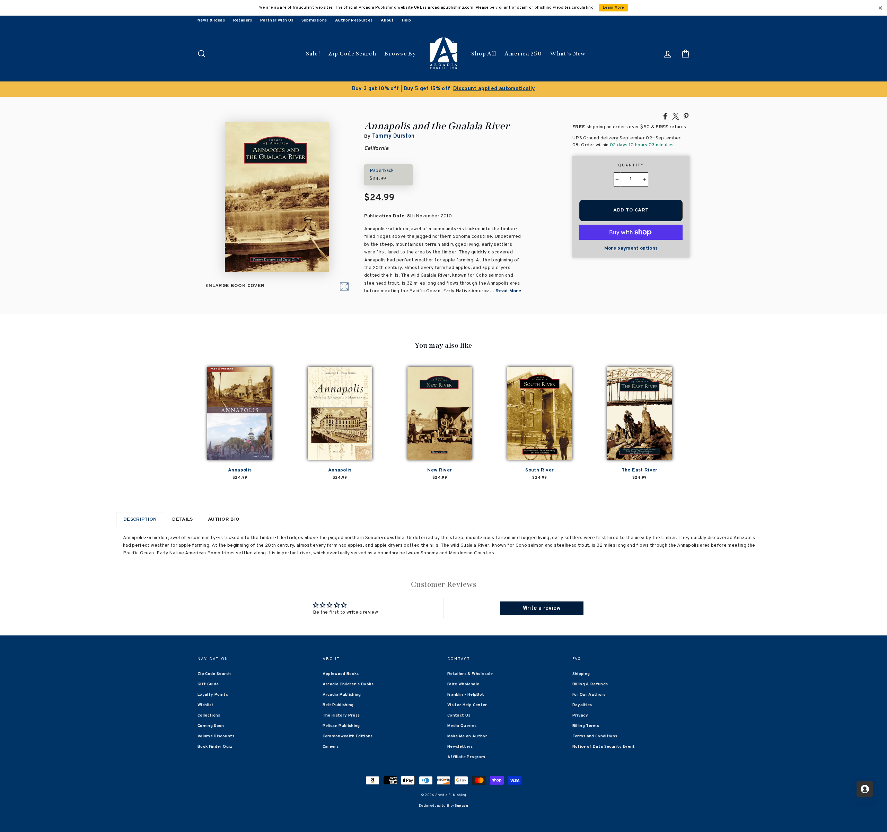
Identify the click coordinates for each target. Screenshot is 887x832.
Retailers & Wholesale (470, 674)
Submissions (314, 20)
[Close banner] (880, 8)
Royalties (582, 705)
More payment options (631, 248)
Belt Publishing (338, 705)
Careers (331, 746)
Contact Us (459, 715)
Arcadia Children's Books (348, 684)
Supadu (461, 806)
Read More (508, 291)
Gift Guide (208, 684)
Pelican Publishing (341, 726)
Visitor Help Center (467, 705)
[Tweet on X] (675, 116)
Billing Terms (585, 726)
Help (406, 20)
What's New (568, 53)
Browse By (400, 53)
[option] (443, 89)
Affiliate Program (466, 757)
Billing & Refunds (590, 684)
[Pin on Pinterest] (686, 116)
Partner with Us (276, 20)
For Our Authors (589, 694)
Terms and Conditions (594, 736)
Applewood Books (341, 674)
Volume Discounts (216, 736)
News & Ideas (211, 20)
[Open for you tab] (865, 789)
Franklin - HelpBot (465, 694)
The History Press (341, 715)
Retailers (242, 20)
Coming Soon (210, 726)
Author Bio (224, 519)
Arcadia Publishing (342, 694)
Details (182, 519)
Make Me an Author (467, 736)
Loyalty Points (212, 694)
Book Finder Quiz (214, 746)
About (387, 20)
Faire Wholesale (463, 684)
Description (140, 519)
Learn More (613, 8)
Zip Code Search (352, 53)
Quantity (631, 165)
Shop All (483, 53)
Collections (208, 715)
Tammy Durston (393, 136)
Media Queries (462, 726)
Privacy (580, 715)
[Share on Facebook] (665, 116)
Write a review (542, 608)
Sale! (313, 53)
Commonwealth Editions (348, 736)
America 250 (523, 53)
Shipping (581, 674)
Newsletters (460, 746)
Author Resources (354, 20)
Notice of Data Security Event (603, 746)
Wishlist (205, 705)
